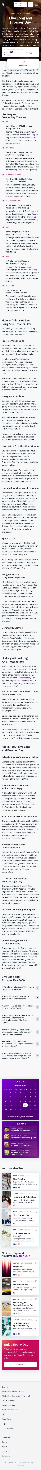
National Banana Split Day (21, 1145)
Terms (4, 1442)
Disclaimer (6, 1437)
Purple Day (18, 1266)
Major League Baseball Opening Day (23, 1303)
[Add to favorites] (36, 1175)
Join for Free (21, 1365)
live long (31, 135)
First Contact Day (21, 1215)
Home (13, 13)
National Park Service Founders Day (19, 1153)
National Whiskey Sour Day (21, 1130)
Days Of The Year (19, 1462)
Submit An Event (8, 1405)
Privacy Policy (7, 1428)
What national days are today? (14, 1391)
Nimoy (34, 270)
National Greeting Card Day (21, 1234)
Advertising (6, 1419)
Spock (28, 161)
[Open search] (30, 4)
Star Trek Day (19, 1179)
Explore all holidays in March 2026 (20, 1117)
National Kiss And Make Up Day (23, 1138)
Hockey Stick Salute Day (24, 1197)
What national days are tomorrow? (16, 1396)
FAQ (3, 1414)
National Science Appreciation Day (21, 1324)
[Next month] (35, 1085)
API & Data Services (10, 1410)
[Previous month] (5, 1085)
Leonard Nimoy (24, 678)
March (19, 13)
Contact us (6, 1456)
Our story (6, 1451)
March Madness (20, 1284)
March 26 (26, 13)
